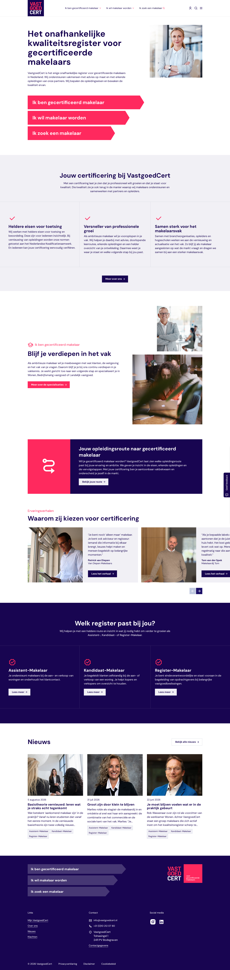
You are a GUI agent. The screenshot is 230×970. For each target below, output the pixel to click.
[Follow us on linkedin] (161, 921)
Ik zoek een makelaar (56, 133)
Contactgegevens (98, 945)
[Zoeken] (196, 8)
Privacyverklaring (67, 963)
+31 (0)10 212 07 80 (104, 925)
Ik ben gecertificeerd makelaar (68, 102)
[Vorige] (193, 591)
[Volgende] (199, 591)
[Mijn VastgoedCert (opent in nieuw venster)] (190, 8)
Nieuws (32, 931)
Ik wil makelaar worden (59, 118)
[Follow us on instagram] (153, 921)
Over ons (33, 925)
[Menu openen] (201, 8)
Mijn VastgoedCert (38, 920)
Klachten (32, 936)
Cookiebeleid (108, 963)
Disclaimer (89, 963)
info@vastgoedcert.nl (105, 920)
